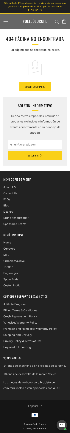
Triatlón (8, 267)
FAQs (6, 199)
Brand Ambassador (15, 217)
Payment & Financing (17, 347)
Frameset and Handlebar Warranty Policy (30, 328)
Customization (12, 285)
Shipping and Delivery (17, 335)
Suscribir (33, 155)
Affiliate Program (14, 304)
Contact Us (10, 193)
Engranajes (10, 273)
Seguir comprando (35, 86)
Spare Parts (10, 279)
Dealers (8, 211)
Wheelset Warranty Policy (20, 322)
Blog (6, 205)
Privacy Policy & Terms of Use (22, 341)
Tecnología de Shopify (35, 424)
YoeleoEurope (35, 21)
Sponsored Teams (14, 224)
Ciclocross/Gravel (14, 261)
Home (7, 242)
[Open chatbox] (62, 425)
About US (9, 187)
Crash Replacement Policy (20, 316)
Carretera (9, 248)
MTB (6, 254)
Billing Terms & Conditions (20, 310)
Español (33, 406)
